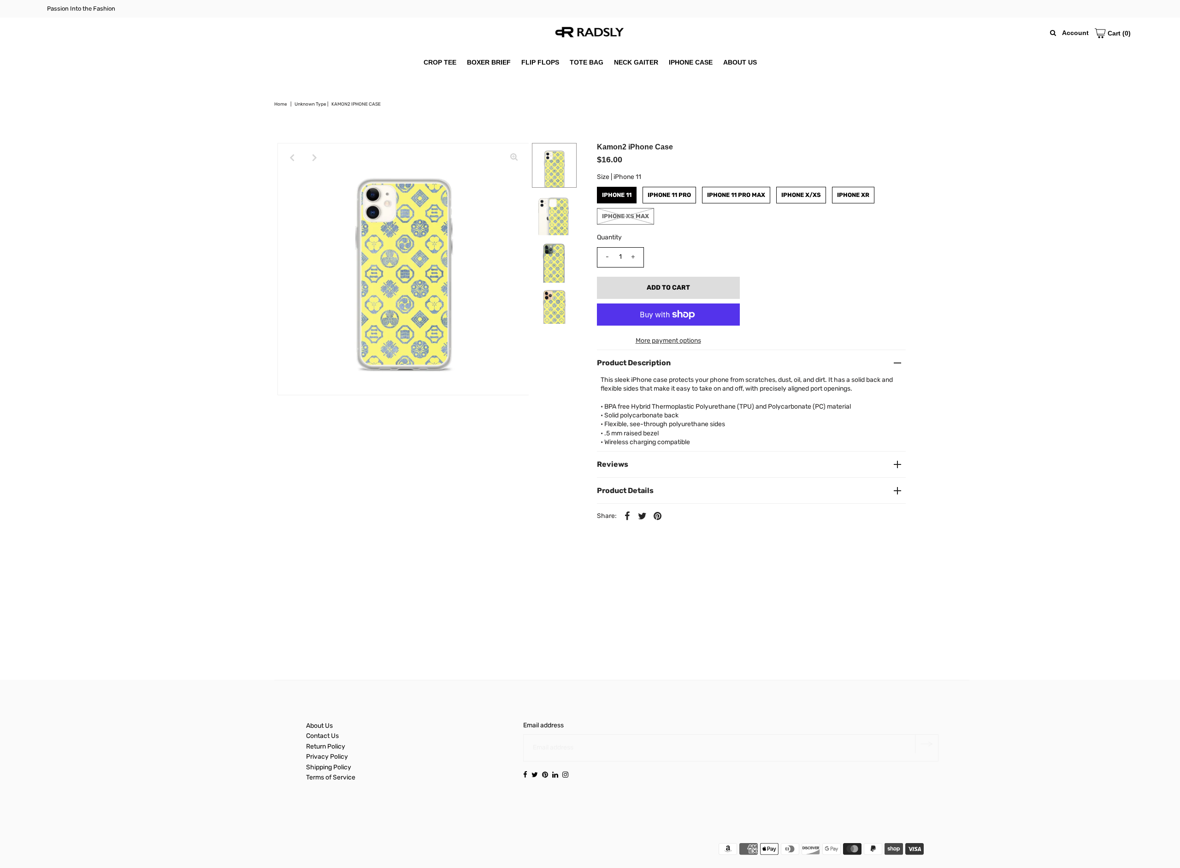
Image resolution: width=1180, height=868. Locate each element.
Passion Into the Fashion (81, 8)
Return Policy (325, 746)
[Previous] (292, 158)
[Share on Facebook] (627, 516)
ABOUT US (740, 62)
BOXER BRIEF (489, 62)
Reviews (612, 464)
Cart (1118, 33)
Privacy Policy (327, 757)
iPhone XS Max (625, 216)
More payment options (668, 341)
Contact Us (322, 736)
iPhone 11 (616, 194)
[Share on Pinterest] (658, 516)
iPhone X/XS (801, 194)
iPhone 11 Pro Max (736, 194)
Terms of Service (330, 777)
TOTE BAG (586, 62)
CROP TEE (440, 62)
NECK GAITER (636, 62)
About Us (319, 726)
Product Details (625, 490)
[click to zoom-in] (514, 158)
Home (280, 104)
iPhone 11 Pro (669, 194)
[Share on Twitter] (642, 516)
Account (1075, 32)
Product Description (634, 362)
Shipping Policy (328, 767)
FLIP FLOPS (540, 62)
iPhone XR (853, 194)
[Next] (315, 158)
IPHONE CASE (691, 62)
